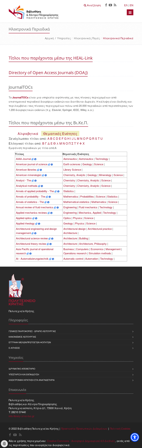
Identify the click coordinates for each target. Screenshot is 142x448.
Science (98, 164)
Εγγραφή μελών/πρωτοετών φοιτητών (30, 342)
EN (131, 5)
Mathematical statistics (76, 202)
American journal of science (32, 164)
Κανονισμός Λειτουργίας (22, 336)
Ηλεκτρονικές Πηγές (87, 38)
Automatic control (73, 258)
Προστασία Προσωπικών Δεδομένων (84, 428)
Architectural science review (32, 238)
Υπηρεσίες (64, 38)
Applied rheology (25, 223)
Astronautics (86, 159)
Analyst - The (24, 180)
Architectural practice (100, 229)
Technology (101, 159)
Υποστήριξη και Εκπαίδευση (24, 374)
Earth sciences (71, 164)
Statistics (68, 191)
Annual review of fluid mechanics (35, 207)
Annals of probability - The (31, 196)
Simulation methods (100, 253)
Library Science (72, 169)
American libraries (26, 169)
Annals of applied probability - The (35, 191)
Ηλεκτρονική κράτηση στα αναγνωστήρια (32, 379)
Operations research (75, 253)
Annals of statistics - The (30, 202)
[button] (135, 437)
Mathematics (70, 196)
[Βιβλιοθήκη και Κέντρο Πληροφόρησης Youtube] (110, 5)
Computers (82, 249)
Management (113, 249)
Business (68, 249)
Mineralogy (105, 175)
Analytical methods (27, 185)
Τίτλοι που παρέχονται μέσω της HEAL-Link (51, 58)
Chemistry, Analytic (74, 175)
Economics (97, 249)
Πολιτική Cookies (120, 428)
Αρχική (49, 38)
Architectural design (74, 229)
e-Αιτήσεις (14, 347)
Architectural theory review (31, 243)
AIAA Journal (24, 159)
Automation (91, 258)
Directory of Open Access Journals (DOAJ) (48, 72)
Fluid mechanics (88, 207)
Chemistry (69, 180)
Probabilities (87, 196)
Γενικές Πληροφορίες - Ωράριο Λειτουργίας (32, 331)
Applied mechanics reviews (32, 212)
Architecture (70, 233)
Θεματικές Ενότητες (60, 133)
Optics (67, 218)
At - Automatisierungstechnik (32, 258)
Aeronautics (70, 159)
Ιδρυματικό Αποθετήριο (22, 368)
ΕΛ (126, 5)
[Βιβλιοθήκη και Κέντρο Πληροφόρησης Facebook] (106, 5)
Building (83, 238)
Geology (87, 164)
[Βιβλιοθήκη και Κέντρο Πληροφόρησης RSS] (115, 5)
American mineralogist (29, 175)
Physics (77, 218)
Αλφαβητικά (28, 133)
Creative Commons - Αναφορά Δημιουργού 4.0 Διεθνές (81, 441)
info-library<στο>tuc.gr (21, 416)
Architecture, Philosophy (93, 243)
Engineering (70, 207)
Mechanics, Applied (90, 212)
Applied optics (24, 218)
